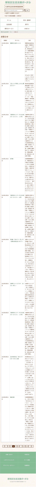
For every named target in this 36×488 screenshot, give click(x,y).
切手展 (11, 158)
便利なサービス (9, 28)
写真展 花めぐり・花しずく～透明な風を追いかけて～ (17, 240)
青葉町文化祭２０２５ (15, 43)
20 (27, 446)
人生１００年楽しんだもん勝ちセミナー (17, 84)
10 (24, 446)
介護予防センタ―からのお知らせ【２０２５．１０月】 (17, 313)
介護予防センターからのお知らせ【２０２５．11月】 (17, 196)
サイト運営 (27, 460)
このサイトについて (9, 460)
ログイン (18, 471)
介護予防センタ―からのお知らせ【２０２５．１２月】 (17, 115)
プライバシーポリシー (9, 465)
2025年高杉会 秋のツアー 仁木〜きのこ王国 (17, 357)
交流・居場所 (27, 20)
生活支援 (9, 24)
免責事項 (27, 465)
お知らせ (26, 28)
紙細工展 (12, 397)
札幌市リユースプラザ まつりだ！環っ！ (17, 284)
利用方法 (27, 454)
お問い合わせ (9, 454)
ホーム (9, 20)
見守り (27, 24)
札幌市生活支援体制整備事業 (14, 7)
